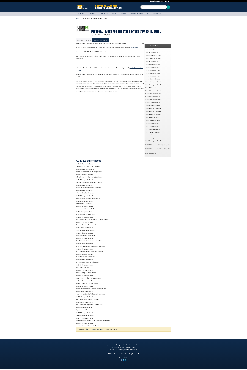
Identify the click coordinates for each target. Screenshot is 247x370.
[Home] (99, 7)
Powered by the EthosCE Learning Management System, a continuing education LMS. (163, 365)
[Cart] (170, 1)
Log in (167, 1)
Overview (80, 40)
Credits (88, 40)
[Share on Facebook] (121, 360)
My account (81, 13)
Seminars (92, 13)
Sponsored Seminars (136, 13)
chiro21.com (134, 48)
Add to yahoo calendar (164, 153)
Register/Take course (100, 40)
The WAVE (123, 13)
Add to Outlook (169, 153)
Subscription (104, 13)
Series (114, 13)
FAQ (148, 13)
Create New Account (156, 1)
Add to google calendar (161, 153)
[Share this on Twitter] (123, 360)
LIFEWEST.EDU (157, 13)
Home (77, 18)
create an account (96, 329)
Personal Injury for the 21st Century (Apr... (94, 18)
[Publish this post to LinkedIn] (125, 360)
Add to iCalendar (166, 153)
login (86, 329)
